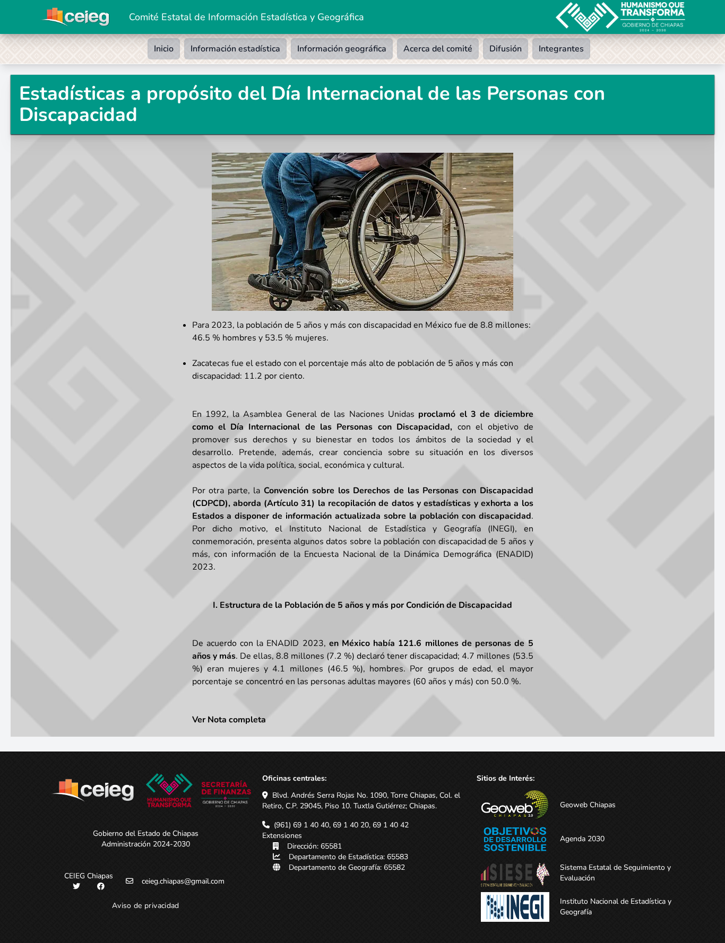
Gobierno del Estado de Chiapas (145, 833)
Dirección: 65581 (314, 846)
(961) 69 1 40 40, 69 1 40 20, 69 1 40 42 (341, 825)
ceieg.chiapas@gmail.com (183, 881)
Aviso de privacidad (145, 906)
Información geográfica (341, 49)
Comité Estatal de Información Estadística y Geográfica (246, 17)
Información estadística (235, 49)
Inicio (164, 49)
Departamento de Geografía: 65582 (347, 867)
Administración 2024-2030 (145, 844)
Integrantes (561, 49)
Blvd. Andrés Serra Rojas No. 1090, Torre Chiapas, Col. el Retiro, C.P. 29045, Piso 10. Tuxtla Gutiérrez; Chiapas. (361, 800)
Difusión (505, 49)
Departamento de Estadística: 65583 (348, 857)
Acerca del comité (437, 49)
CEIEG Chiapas (88, 876)
